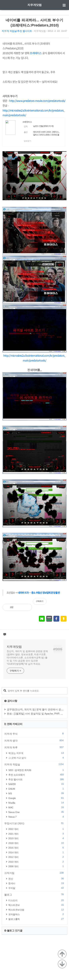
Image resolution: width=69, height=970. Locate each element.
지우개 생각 (34, 740)
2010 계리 (36, 861)
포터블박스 (36, 914)
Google (36, 798)
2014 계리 (36, 852)
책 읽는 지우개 (36, 753)
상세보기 (27, 141)
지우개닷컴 (34, 4)
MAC (36, 807)
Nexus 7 (36, 816)
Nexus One (36, 812)
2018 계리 (36, 843)
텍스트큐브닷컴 (36, 909)
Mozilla (36, 802)
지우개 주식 (34, 733)
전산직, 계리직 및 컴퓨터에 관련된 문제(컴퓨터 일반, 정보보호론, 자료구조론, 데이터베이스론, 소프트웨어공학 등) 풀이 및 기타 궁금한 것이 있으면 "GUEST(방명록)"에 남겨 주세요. (27, 657)
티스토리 (36, 900)
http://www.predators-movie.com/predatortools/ (37, 101)
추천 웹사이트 (36, 779)
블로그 (34, 894)
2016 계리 (36, 847)
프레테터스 (36, 53)
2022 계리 (36, 829)
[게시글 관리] (26, 607)
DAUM (36, 788)
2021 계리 (36, 833)
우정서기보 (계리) (34, 823)
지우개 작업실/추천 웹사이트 (17, 31)
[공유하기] (19, 607)
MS (36, 793)
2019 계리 (36, 838)
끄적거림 (34, 872)
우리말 (36, 888)
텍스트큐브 (36, 905)
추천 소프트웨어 (36, 774)
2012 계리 (36, 857)
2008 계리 (36, 866)
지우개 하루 (34, 747)
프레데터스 (27, 122)
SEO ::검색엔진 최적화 (36, 770)
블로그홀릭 (36, 919)
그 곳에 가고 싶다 (36, 757)
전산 (36, 878)
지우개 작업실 (34, 764)
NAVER (36, 784)
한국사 (36, 883)
